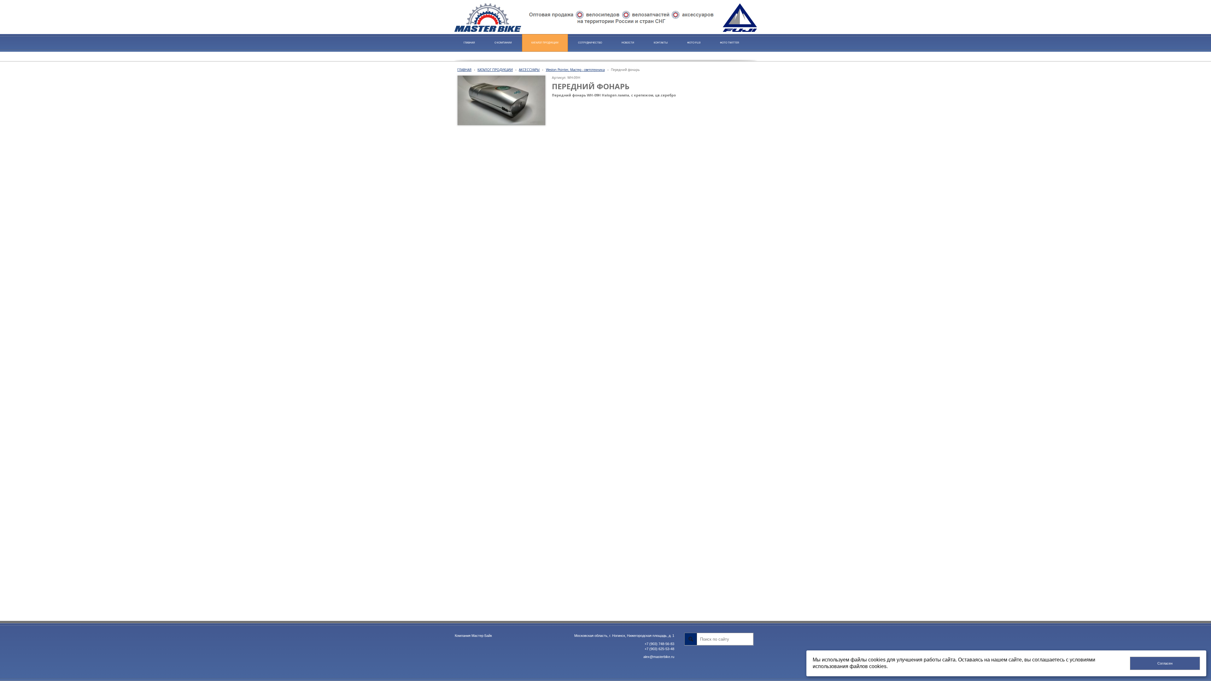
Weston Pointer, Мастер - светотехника (575, 69)
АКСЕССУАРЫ (529, 69)
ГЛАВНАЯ (464, 69)
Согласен (1165, 663)
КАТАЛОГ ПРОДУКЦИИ (495, 69)
